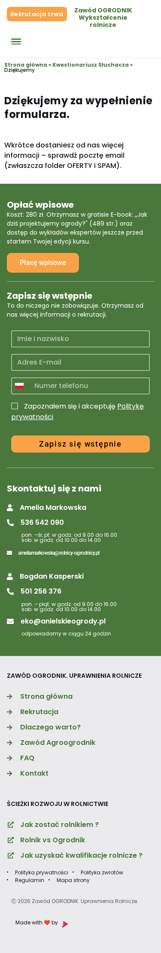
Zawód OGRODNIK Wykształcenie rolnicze (103, 17)
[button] (46, 507)
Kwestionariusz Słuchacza (90, 64)
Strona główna (25, 64)
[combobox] (21, 386)
